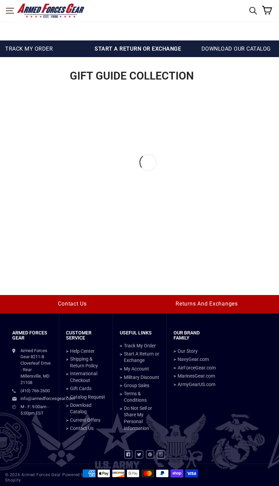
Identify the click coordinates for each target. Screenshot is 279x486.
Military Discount (141, 377)
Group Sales (136, 385)
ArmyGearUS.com (196, 384)
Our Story (188, 351)
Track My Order (140, 345)
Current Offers (85, 420)
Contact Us (72, 303)
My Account (136, 368)
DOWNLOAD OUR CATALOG (236, 49)
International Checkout (83, 377)
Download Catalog (81, 408)
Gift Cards (81, 388)
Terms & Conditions (135, 397)
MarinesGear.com (196, 376)
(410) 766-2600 (35, 390)
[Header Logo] (50, 10)
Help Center (82, 351)
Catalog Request (87, 397)
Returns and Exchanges (207, 303)
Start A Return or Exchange (141, 357)
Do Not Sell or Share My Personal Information (138, 418)
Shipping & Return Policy (84, 362)
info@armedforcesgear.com (36, 398)
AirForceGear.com (197, 367)
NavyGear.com (193, 359)
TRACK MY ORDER (29, 49)
